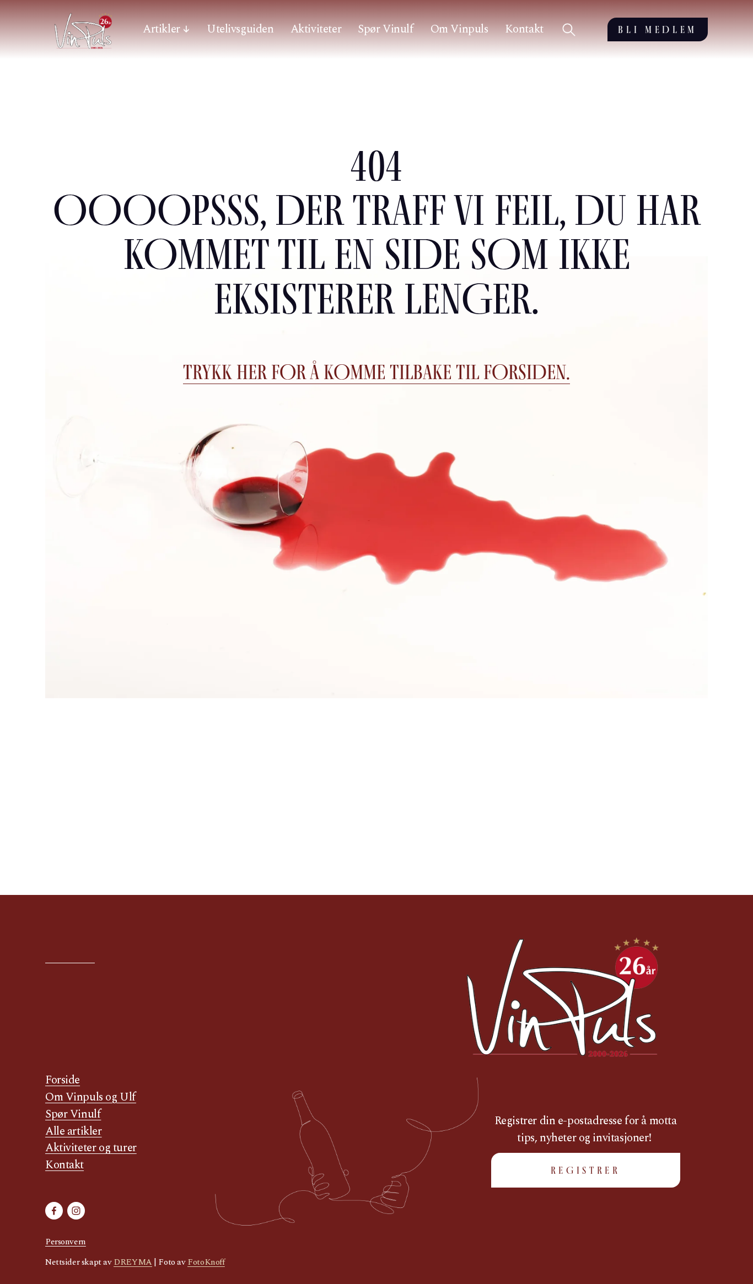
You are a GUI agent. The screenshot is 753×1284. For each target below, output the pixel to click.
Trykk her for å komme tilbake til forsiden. (376, 372)
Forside (62, 1080)
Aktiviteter (316, 29)
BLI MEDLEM (657, 29)
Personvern (65, 1242)
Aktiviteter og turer (91, 1148)
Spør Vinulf (385, 29)
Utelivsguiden (240, 29)
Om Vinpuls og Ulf (90, 1097)
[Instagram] (76, 1211)
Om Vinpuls (459, 29)
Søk (569, 29)
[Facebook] (54, 1211)
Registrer (586, 1170)
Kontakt (524, 29)
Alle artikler (73, 1131)
